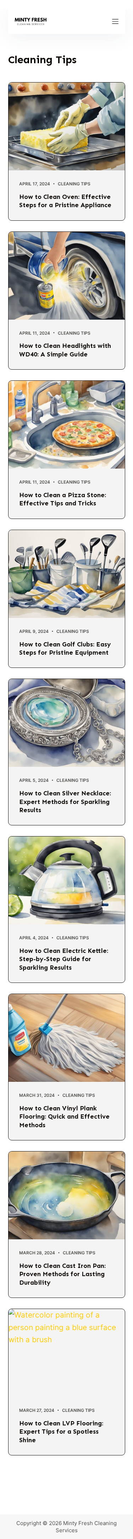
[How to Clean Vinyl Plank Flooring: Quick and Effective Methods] (67, 1038)
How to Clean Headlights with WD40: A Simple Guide (65, 350)
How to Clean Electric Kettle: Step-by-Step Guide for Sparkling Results (63, 959)
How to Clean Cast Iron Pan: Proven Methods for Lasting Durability (62, 1274)
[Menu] (115, 21)
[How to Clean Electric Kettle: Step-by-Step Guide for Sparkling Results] (67, 880)
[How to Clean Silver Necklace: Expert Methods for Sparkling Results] (67, 723)
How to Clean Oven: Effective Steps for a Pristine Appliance (65, 201)
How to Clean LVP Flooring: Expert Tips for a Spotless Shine (61, 1431)
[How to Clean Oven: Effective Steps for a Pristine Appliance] (67, 126)
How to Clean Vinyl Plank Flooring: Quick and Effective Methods (64, 1116)
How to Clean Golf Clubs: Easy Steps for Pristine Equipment (65, 648)
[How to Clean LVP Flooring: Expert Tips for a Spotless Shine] (67, 1353)
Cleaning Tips (74, 183)
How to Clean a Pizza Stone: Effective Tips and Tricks (62, 499)
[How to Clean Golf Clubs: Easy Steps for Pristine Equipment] (67, 574)
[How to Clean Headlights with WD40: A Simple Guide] (67, 276)
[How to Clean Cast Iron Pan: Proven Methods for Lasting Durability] (67, 1195)
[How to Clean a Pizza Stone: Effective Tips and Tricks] (67, 425)
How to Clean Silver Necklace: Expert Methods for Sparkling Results (65, 801)
